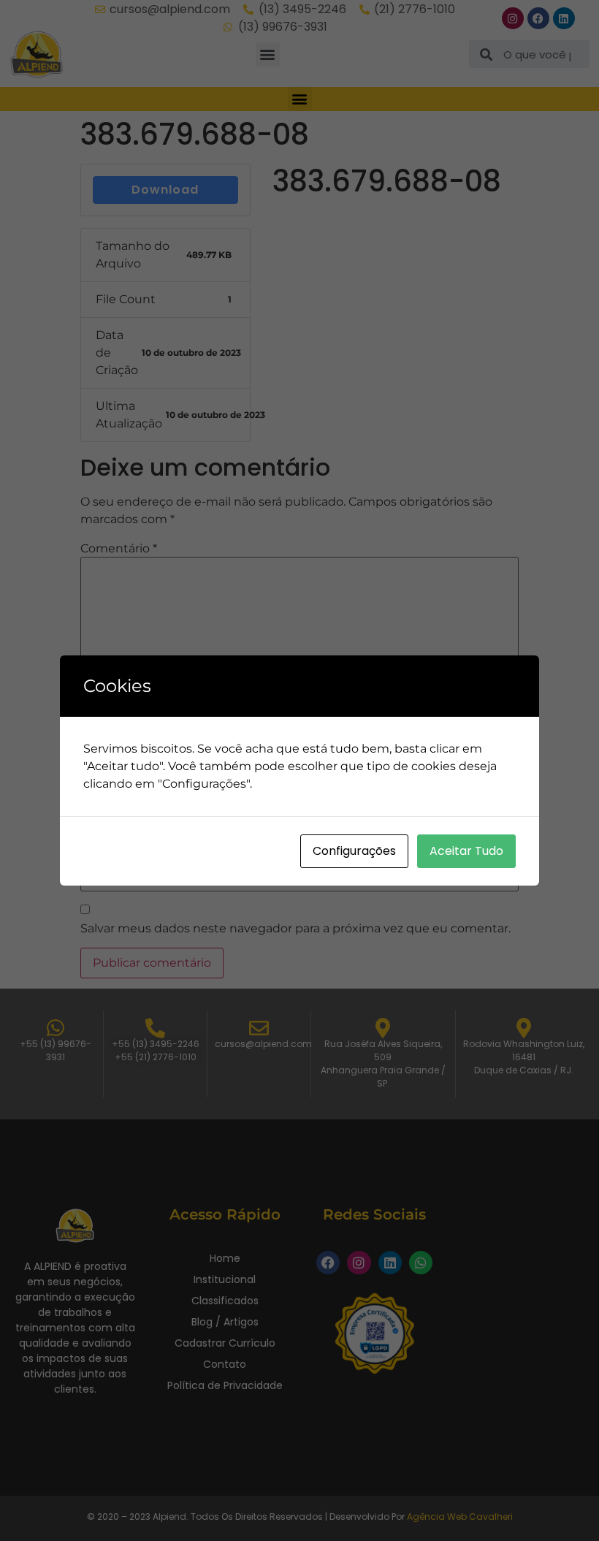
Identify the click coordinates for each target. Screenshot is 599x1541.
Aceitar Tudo (466, 850)
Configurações (354, 850)
